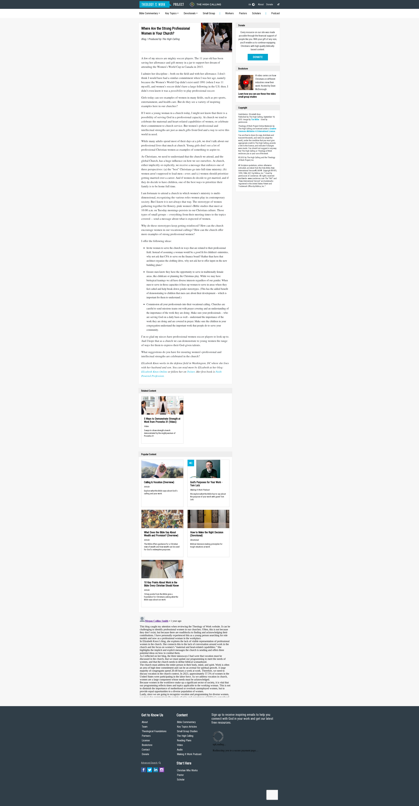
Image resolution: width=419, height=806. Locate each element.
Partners (146, 735)
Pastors (243, 13)
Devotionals (190, 13)
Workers (229, 13)
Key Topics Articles (187, 726)
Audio (180, 749)
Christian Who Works (187, 770)
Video (180, 745)
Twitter (191, 371)
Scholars (256, 13)
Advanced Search (149, 762)
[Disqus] (185, 656)
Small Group (209, 13)
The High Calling (185, 735)
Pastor (180, 775)
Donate (269, 4)
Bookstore (147, 745)
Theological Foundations (154, 731)
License (146, 740)
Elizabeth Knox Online (154, 371)
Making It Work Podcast (189, 754)
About (261, 4)
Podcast (275, 13)
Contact (146, 749)
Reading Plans (184, 740)
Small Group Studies (187, 731)
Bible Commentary (148, 13)
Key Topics (171, 13)
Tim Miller (255, 119)
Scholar (181, 779)
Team (144, 726)
